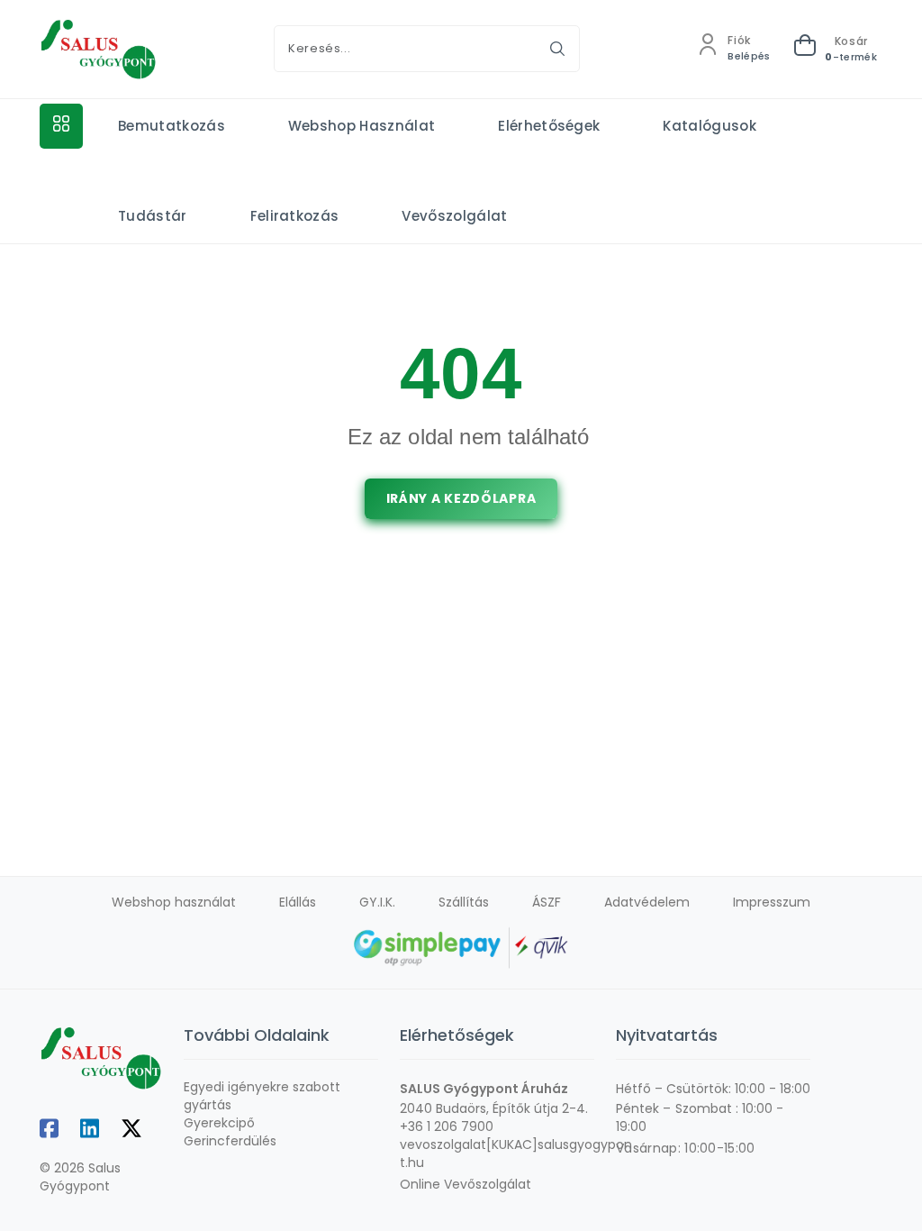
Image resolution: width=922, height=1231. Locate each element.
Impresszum (771, 902)
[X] (131, 1129)
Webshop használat (361, 125)
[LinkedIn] (89, 1129)
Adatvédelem (647, 902)
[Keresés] (557, 49)
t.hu (412, 1162)
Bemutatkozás (171, 125)
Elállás (297, 902)
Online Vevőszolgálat (465, 1184)
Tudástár (152, 215)
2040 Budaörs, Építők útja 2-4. (494, 1108)
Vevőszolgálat (454, 215)
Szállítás (463, 902)
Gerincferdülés (230, 1141)
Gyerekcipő (219, 1123)
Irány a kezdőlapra (461, 498)
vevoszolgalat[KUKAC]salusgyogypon (516, 1144)
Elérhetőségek (549, 125)
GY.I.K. (377, 902)
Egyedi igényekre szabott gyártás (262, 1096)
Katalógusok (709, 125)
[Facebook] (49, 1129)
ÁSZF (546, 902)
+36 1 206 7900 (446, 1126)
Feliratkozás (294, 215)
